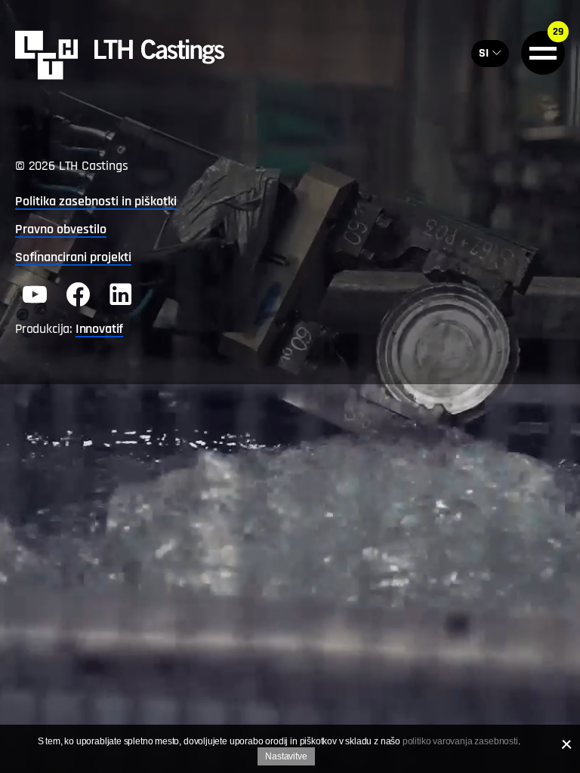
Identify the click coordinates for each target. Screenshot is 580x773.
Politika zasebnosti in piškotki (96, 201)
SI (484, 53)
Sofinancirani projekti (73, 257)
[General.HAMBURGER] (543, 53)
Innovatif (99, 328)
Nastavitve (286, 756)
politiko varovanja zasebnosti (460, 741)
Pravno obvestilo (60, 229)
